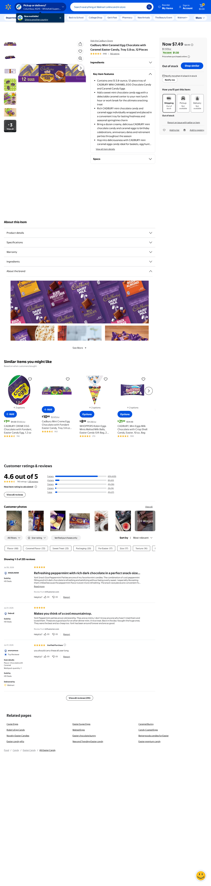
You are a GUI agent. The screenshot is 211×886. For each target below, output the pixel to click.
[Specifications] (151, 242)
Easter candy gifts (15, 741)
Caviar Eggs (12, 724)
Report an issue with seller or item (183, 122)
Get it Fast (112, 17)
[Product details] (151, 233)
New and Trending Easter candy (88, 741)
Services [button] (33, 17)
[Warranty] (151, 252)
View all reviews (15, 494)
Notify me (170, 80)
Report (66, 597)
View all (149, 506)
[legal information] (188, 56)
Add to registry (197, 130)
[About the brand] (151, 271)
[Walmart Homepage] (8, 7)
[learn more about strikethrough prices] (192, 44)
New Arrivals (144, 17)
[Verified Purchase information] (64, 645)
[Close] (61, 18)
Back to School (76, 17)
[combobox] (111, 7)
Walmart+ (182, 17)
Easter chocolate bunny (84, 735)
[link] (145, 521)
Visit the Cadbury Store (101, 40)
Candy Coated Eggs (148, 729)
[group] (104, 53)
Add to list (174, 130)
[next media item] (81, 68)
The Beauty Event (163, 17)
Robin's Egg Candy (16, 729)
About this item (15, 222)
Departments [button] (12, 17)
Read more (39, 586)
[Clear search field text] (142, 7)
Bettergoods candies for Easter (153, 735)
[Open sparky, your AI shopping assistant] (201, 876)
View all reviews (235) (79, 698)
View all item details (105, 149)
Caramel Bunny (146, 724)
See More (78, 347)
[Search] (149, 7)
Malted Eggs (79, 729)
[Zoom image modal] (80, 58)
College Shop (95, 17)
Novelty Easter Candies (18, 735)
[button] (166, 7)
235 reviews (33, 481)
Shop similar (192, 65)
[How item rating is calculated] (35, 486)
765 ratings (114, 54)
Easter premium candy (149, 741)
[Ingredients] (150, 62)
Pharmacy (127, 17)
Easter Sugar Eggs (81, 724)
